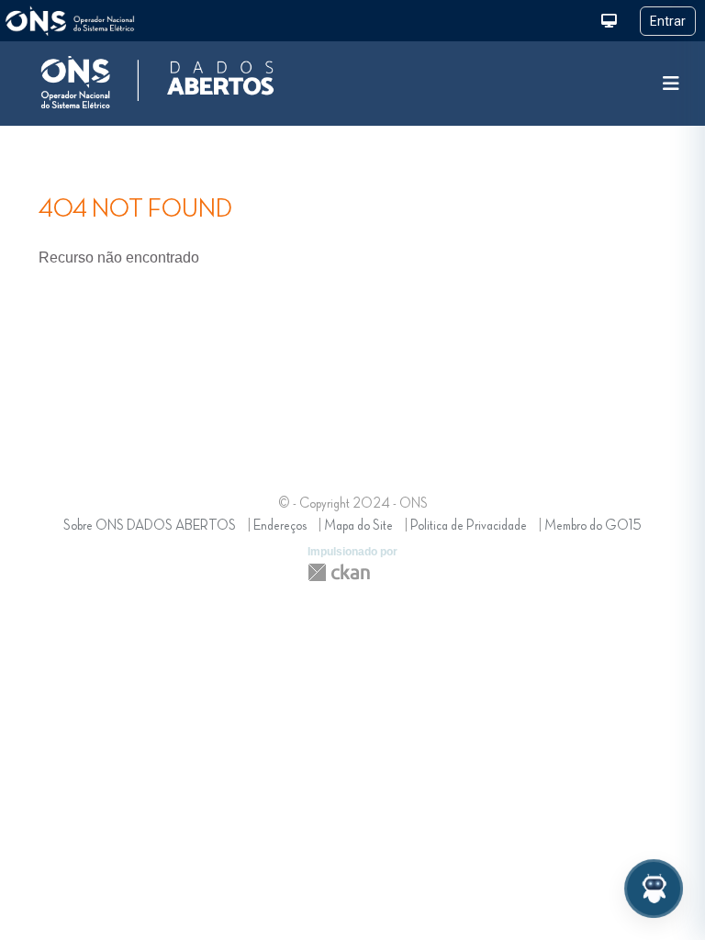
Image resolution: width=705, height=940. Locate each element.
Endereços (280, 526)
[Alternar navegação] (671, 84)
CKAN (339, 572)
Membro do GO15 (593, 526)
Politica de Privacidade (468, 526)
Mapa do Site (358, 526)
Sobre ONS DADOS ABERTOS (149, 526)
